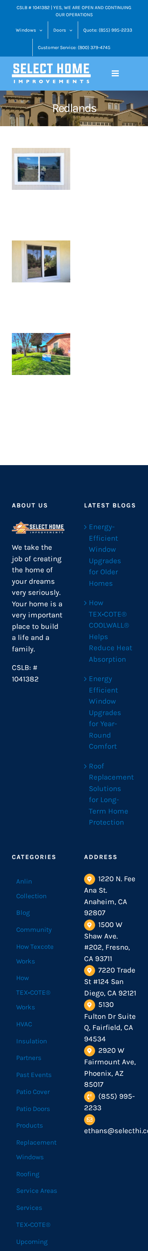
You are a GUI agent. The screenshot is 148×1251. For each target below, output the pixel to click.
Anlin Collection (31, 888)
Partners (28, 1058)
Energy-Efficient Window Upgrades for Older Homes (105, 555)
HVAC (24, 1024)
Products (29, 1125)
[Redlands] (41, 168)
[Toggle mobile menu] (116, 73)
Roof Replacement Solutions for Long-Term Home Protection (111, 794)
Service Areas (36, 1190)
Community (34, 929)
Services (29, 1207)
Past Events (34, 1075)
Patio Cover (33, 1092)
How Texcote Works (35, 954)
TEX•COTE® (33, 1224)
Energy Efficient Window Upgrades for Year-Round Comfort (105, 712)
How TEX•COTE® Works (33, 992)
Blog (23, 912)
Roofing (27, 1174)
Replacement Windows (36, 1149)
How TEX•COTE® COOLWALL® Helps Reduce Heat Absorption (110, 631)
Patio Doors (33, 1109)
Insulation (31, 1041)
